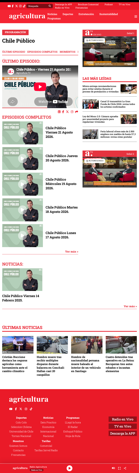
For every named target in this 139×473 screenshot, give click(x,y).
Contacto (18, 450)
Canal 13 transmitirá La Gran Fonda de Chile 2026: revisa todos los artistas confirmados (117, 104)
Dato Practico (48, 422)
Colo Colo (21, 422)
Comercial (46, 445)
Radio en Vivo (62, 8)
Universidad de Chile (21, 431)
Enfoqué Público (72, 431)
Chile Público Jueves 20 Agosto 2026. (62, 158)
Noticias (52, 14)
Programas (54, 18)
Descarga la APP (63, 4)
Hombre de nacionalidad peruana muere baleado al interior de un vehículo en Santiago (86, 364)
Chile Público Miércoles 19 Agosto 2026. (61, 183)
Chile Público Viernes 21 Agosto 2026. (59, 132)
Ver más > (71, 251)
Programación (15, 32)
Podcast (109, 4)
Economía (48, 427)
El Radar (73, 427)
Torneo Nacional (21, 436)
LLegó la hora (73, 422)
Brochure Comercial (88, 4)
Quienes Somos (18, 445)
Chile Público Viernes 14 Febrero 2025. (20, 298)
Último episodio (13, 51)
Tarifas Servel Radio (46, 450)
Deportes (68, 14)
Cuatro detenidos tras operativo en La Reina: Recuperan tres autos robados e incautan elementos (120, 364)
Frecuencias (81, 8)
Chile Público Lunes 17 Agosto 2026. (61, 235)
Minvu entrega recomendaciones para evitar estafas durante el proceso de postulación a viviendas (101, 89)
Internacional (48, 431)
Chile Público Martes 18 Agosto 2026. (62, 209)
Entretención (86, 14)
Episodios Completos (42, 51)
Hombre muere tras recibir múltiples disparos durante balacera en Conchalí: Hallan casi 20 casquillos (50, 365)
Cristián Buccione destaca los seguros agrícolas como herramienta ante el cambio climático (15, 364)
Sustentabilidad (108, 14)
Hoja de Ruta (73, 436)
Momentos (67, 51)
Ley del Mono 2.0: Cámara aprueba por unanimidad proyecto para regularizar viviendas (100, 119)
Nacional (48, 436)
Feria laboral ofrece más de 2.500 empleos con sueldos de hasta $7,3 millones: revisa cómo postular (118, 134)
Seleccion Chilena (21, 427)
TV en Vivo (124, 4)
